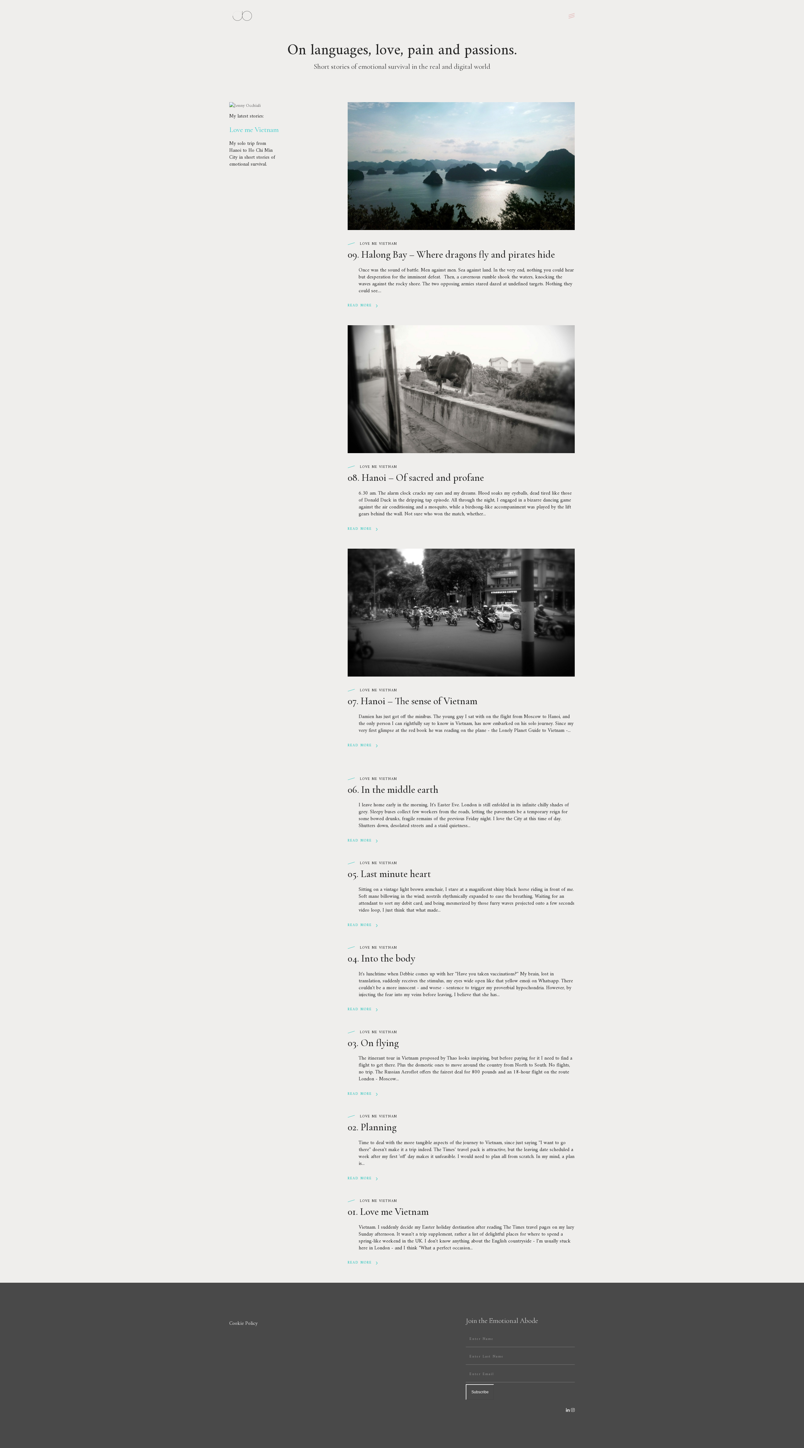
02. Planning (372, 1127)
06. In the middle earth (393, 789)
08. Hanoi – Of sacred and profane (416, 477)
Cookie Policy (243, 1323)
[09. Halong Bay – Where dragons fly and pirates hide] (461, 166)
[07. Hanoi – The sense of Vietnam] (461, 613)
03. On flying (373, 1043)
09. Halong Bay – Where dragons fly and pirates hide (451, 254)
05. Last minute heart (389, 874)
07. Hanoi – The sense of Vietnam (412, 701)
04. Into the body (381, 958)
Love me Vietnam (378, 244)
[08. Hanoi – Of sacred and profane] (461, 389)
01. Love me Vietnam (388, 1211)
